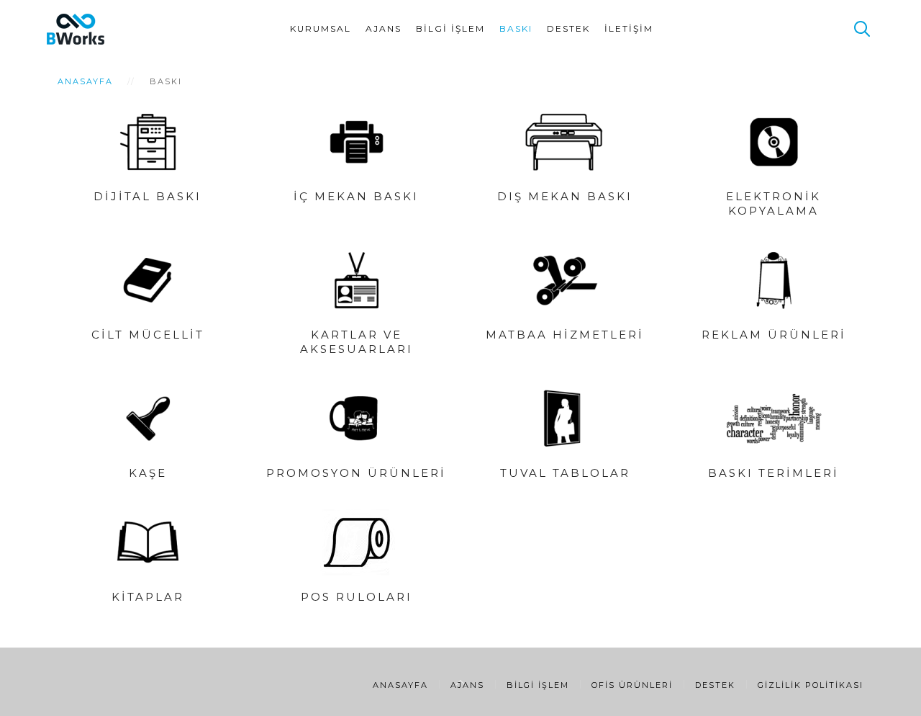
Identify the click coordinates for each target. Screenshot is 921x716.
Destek (568, 28)
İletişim (628, 28)
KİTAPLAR (148, 597)
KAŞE (148, 473)
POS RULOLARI (356, 597)
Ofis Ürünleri (632, 685)
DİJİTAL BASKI (147, 196)
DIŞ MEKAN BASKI (564, 196)
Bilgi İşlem (450, 28)
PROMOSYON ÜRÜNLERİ (356, 473)
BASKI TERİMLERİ (773, 473)
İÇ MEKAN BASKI (356, 196)
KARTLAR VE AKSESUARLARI (356, 342)
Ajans (383, 28)
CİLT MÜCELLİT (147, 334)
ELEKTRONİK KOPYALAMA (773, 203)
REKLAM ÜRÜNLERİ (774, 334)
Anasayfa (85, 81)
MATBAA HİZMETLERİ (565, 334)
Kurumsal (320, 28)
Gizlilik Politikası (810, 685)
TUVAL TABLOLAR (565, 473)
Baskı (515, 28)
